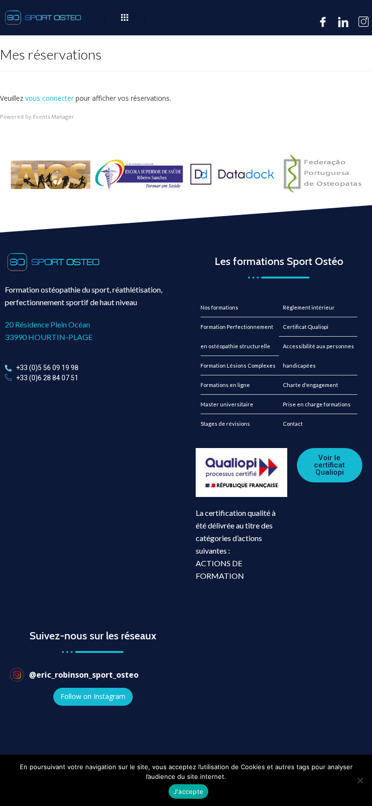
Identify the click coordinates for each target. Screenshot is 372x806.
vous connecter (49, 98)
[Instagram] (362, 22)
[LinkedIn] (342, 22)
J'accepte (188, 791)
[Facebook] (322, 22)
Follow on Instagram (93, 696)
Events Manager (53, 116)
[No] (360, 780)
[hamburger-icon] (124, 18)
